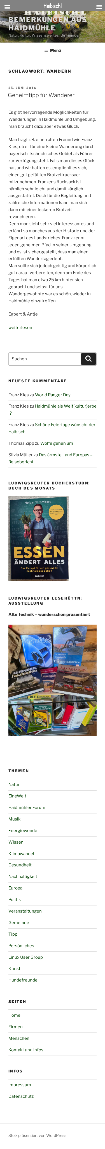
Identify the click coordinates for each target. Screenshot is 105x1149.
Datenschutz (21, 1096)
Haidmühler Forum (26, 807)
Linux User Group (25, 957)
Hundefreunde (23, 980)
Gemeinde (18, 922)
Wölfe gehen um (56, 443)
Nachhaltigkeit (22, 876)
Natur (14, 784)
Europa (15, 888)
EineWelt (17, 796)
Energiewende (22, 830)
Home (14, 1015)
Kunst (14, 968)
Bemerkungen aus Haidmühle (47, 23)
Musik (14, 819)
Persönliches (21, 945)
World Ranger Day (53, 394)
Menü (55, 50)
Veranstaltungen (25, 911)
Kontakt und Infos (25, 1049)
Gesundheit (20, 865)
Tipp (12, 934)
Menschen (18, 1038)
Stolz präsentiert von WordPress (37, 1135)
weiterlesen (20, 327)
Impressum (19, 1084)
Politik (14, 899)
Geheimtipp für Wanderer (41, 95)
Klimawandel (21, 853)
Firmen (15, 1026)
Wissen (16, 842)
